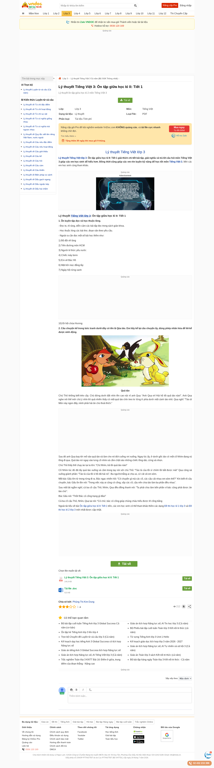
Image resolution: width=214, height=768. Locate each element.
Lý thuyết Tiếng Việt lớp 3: (73, 158)
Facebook (82, 732)
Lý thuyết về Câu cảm (33, 165)
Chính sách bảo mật (59, 739)
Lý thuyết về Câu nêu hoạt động (38, 147)
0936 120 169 (31, 749)
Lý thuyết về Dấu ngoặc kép (36, 184)
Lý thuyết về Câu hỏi (32, 161)
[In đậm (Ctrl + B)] (76, 689)
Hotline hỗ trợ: (109, 26)
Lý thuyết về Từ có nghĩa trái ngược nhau (36, 128)
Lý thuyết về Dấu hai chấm (35, 189)
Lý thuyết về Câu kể (32, 156)
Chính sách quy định (59, 732)
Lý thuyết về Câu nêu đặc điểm (37, 142)
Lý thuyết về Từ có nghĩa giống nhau (37, 120)
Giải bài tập (110, 735)
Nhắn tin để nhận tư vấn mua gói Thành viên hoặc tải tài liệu (109, 22)
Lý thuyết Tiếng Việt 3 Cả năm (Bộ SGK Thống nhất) (94, 78)
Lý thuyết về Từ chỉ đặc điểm (36, 104)
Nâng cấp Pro (170, 5)
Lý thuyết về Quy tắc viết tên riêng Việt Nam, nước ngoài (39, 136)
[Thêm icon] (71, 689)
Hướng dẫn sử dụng (31, 735)
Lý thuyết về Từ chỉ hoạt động (37, 109)
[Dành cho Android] (138, 742)
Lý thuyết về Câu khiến (33, 170)
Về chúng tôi (27, 732)
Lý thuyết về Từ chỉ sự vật (35, 114)
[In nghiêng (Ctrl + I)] (83, 689)
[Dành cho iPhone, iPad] (138, 738)
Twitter (81, 739)
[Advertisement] (107, 52)
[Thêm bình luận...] (130, 698)
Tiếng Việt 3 (175, 161)
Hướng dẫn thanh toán (60, 742)
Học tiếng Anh (111, 732)
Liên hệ (25, 746)
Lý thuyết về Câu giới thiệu (35, 151)
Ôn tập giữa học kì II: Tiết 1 (93, 506)
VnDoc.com (60, 78)
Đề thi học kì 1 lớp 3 (174, 506)
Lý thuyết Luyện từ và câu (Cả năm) (37, 91)
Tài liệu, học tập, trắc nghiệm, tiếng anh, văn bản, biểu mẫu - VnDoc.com (39, 5)
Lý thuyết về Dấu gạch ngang (36, 179)
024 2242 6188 (158, 755)
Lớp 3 (65, 78)
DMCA (53, 749)
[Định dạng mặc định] (89, 689)
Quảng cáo (27, 742)
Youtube (81, 735)
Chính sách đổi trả (58, 746)
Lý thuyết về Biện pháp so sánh (37, 175)
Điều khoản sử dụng (59, 735)
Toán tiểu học (111, 739)
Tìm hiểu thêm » (68, 136)
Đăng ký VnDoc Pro (31, 739)
